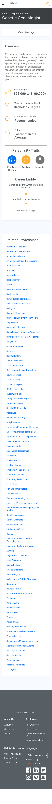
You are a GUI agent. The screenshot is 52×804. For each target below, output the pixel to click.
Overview (24, 32)
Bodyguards (11, 342)
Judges (9, 534)
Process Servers (13, 636)
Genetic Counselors (15, 515)
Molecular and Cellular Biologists (21, 579)
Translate (36, 763)
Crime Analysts (13, 380)
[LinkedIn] (36, 770)
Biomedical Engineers (16, 313)
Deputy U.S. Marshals (16, 408)
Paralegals (11, 598)
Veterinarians (12, 660)
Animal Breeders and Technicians (21, 261)
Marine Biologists (14, 565)
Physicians (11, 617)
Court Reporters (13, 375)
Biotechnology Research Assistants (22, 337)
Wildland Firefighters (15, 665)
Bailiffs (9, 285)
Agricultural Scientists (16, 247)
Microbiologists (13, 574)
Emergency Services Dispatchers (21, 436)
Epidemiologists (13, 446)
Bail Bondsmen (13, 280)
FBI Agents (11, 456)
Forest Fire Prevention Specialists (21, 503)
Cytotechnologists (14, 403)
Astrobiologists (13, 275)
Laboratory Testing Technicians (20, 546)
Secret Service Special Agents (20, 646)
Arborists (10, 270)
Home (5, 14)
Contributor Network (35, 740)
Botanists (10, 351)
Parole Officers (13, 608)
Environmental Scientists (17, 441)
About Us (8, 725)
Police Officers (12, 622)
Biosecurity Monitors (15, 327)
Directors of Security (15, 417)
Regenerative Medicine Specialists (22, 641)
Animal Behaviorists (15, 256)
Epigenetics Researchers (17, 451)
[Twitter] (43, 770)
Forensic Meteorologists (17, 498)
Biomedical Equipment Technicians (22, 318)
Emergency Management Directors (22, 427)
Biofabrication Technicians (18, 299)
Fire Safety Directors (15, 474)
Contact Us (9, 729)
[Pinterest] (36, 777)
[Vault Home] (14, 3)
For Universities (33, 729)
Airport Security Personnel (18, 251)
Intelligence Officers (15, 529)
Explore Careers (20, 14)
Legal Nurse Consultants (17, 555)
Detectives (11, 413)
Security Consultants (15, 650)
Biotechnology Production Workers (22, 332)
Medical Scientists (14, 570)
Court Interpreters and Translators (22, 370)
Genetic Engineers (14, 520)
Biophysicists (12, 322)
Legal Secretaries (14, 560)
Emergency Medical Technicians (21, 432)
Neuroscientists (13, 589)
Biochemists (12, 294)
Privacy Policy (10, 758)
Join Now (8, 733)
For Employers (32, 725)
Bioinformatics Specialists (18, 303)
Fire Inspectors (13, 460)
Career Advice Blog (12, 754)
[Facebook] (28, 770)
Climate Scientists (14, 361)
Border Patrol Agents (16, 346)
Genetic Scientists (14, 524)
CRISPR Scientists (14, 389)
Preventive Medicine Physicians (20, 631)
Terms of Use (10, 762)
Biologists (10, 308)
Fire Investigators (14, 465)
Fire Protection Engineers (17, 470)
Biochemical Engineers (16, 289)
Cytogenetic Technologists (18, 398)
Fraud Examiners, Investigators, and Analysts (22, 509)
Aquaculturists (13, 266)
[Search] (48, 4)
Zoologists (11, 669)
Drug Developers (14, 422)
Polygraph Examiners (16, 627)
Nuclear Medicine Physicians (19, 593)
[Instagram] (28, 777)
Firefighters (11, 484)
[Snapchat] (43, 777)
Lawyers (10, 551)
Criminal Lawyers (14, 384)
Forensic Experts (14, 493)
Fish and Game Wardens (17, 489)
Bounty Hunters (13, 356)
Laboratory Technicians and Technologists (19, 539)
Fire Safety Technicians (17, 479)
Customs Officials (14, 394)
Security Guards (13, 655)
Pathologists (12, 612)
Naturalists (11, 584)
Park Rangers (12, 603)
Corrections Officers (15, 365)
